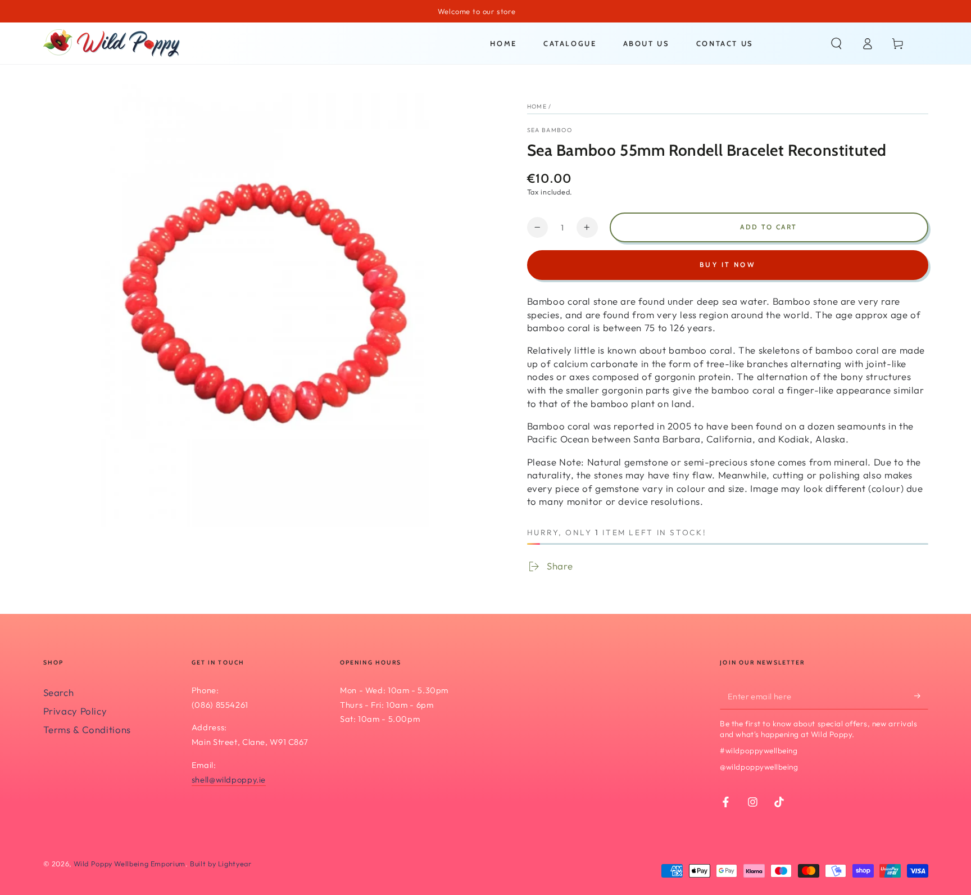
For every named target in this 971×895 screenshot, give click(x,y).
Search (58, 692)
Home (537, 106)
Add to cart (768, 227)
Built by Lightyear (220, 863)
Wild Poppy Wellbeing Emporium (129, 863)
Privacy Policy (75, 711)
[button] (836, 43)
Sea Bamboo (550, 130)
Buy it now (727, 264)
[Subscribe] (921, 696)
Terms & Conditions (87, 729)
